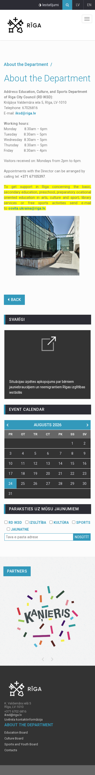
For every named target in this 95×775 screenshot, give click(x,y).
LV (78, 5)
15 (72, 463)
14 (60, 463)
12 (35, 463)
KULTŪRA (61, 523)
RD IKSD (15, 523)
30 (84, 484)
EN (89, 5)
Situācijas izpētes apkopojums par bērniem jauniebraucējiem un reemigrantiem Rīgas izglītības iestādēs (47, 387)
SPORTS (82, 523)
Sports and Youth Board (21, 744)
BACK (16, 299)
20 (48, 473)
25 (23, 484)
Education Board (16, 732)
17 (10, 473)
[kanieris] (47, 616)
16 (84, 463)
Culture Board (13, 738)
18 (23, 473)
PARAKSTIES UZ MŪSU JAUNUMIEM (44, 509)
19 (35, 473)
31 (10, 494)
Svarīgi (17, 319)
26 (35, 484)
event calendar (26, 409)
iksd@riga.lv (25, 113)
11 (23, 463)
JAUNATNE (19, 529)
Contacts (10, 750)
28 (60, 484)
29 (72, 484)
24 (10, 484)
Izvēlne (87, 19)
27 (48, 484)
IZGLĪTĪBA (37, 523)
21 (60, 473)
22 (72, 473)
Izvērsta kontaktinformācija (23, 719)
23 (84, 473)
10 (10, 463)
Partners (17, 571)
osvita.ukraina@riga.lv (26, 208)
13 (48, 463)
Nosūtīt (82, 537)
